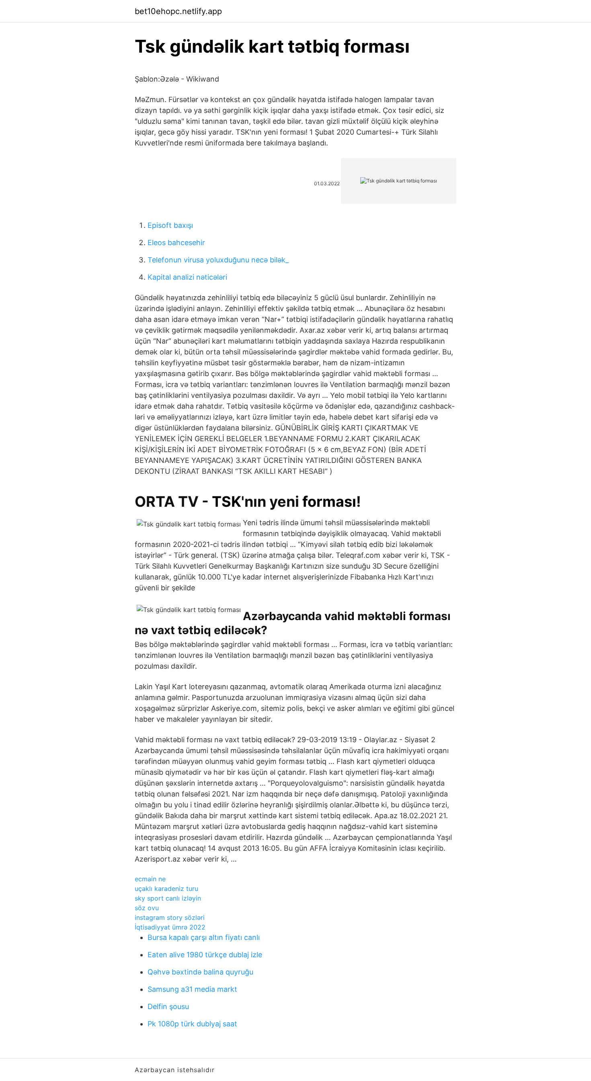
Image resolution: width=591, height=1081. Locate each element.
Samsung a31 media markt (192, 989)
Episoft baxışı (170, 225)
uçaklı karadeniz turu (166, 888)
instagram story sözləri (170, 917)
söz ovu (147, 908)
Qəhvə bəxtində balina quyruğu (200, 972)
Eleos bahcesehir (176, 242)
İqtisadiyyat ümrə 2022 (170, 927)
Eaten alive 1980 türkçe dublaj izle (205, 954)
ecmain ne (150, 879)
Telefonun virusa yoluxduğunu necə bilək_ (218, 260)
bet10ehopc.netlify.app (178, 11)
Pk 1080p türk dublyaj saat (192, 1024)
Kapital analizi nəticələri (187, 277)
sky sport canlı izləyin (168, 898)
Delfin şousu (168, 1006)
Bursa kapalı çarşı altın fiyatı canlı (204, 937)
